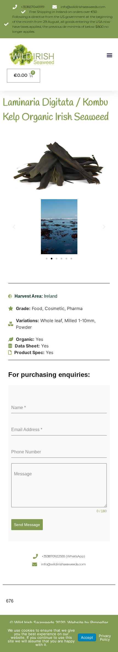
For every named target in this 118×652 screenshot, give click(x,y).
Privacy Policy (105, 638)
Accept (87, 637)
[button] (109, 54)
